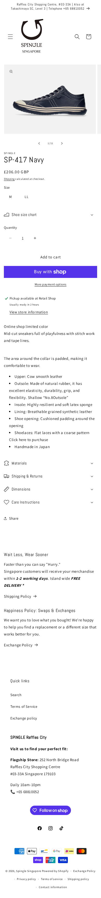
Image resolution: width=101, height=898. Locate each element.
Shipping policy (78, 879)
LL (27, 196)
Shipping (9, 179)
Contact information (53, 887)
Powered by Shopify (55, 871)
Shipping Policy (17, 596)
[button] (10, 36)
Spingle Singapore (28, 871)
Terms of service (52, 879)
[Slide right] (62, 143)
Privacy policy (26, 879)
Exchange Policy (18, 644)
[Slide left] (39, 143)
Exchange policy (23, 718)
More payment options (51, 284)
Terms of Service (24, 706)
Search (16, 694)
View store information (29, 312)
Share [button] (14, 518)
